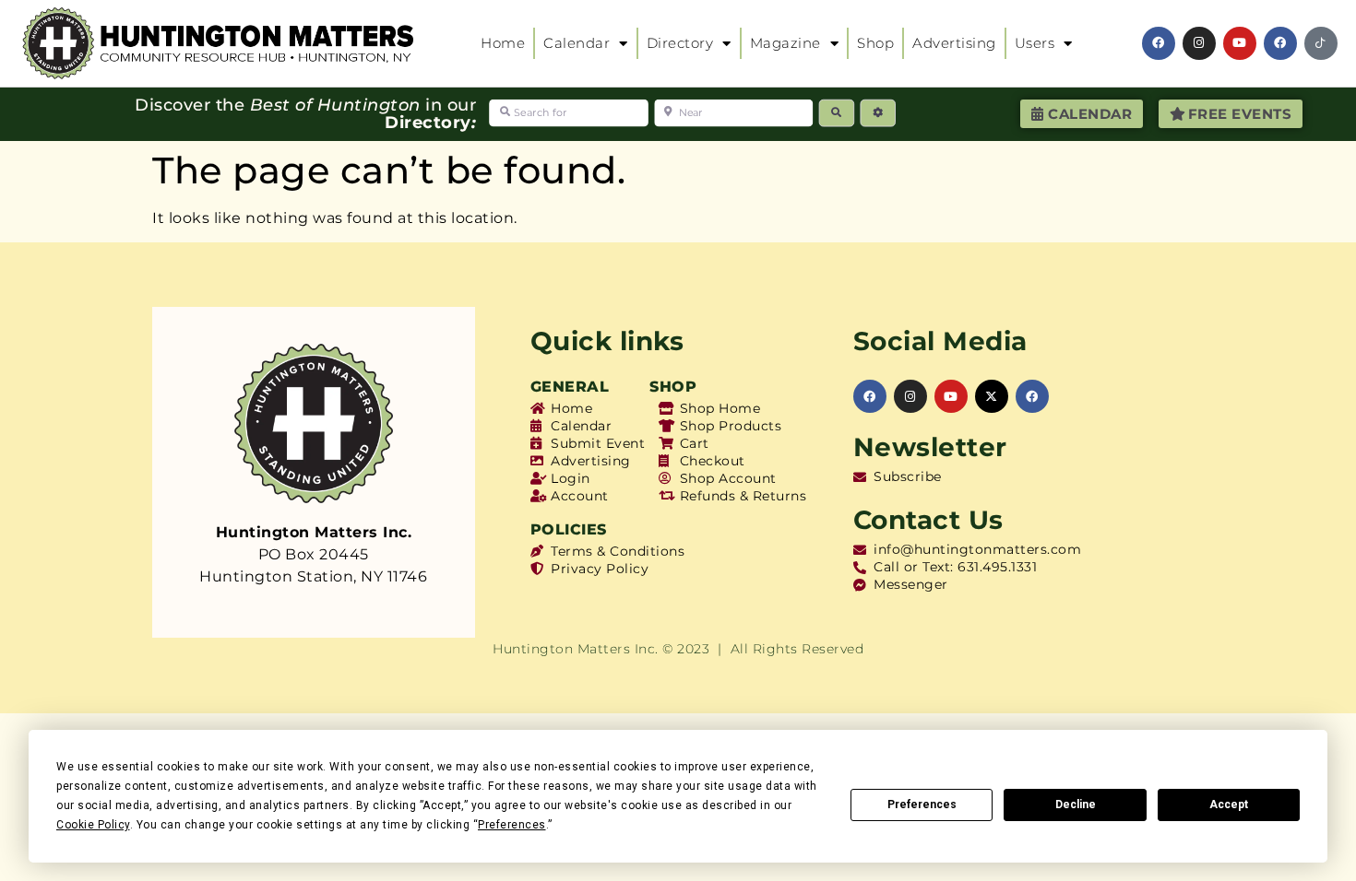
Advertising (954, 43)
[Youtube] (1239, 43)
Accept (1228, 804)
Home (503, 43)
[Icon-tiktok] (1321, 43)
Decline (1075, 804)
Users (1035, 43)
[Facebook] (1158, 43)
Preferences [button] (512, 824)
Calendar (576, 43)
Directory (680, 43)
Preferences (922, 804)
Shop (875, 43)
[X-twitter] (991, 396)
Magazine (785, 43)
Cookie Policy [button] (93, 824)
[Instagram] (1199, 43)
